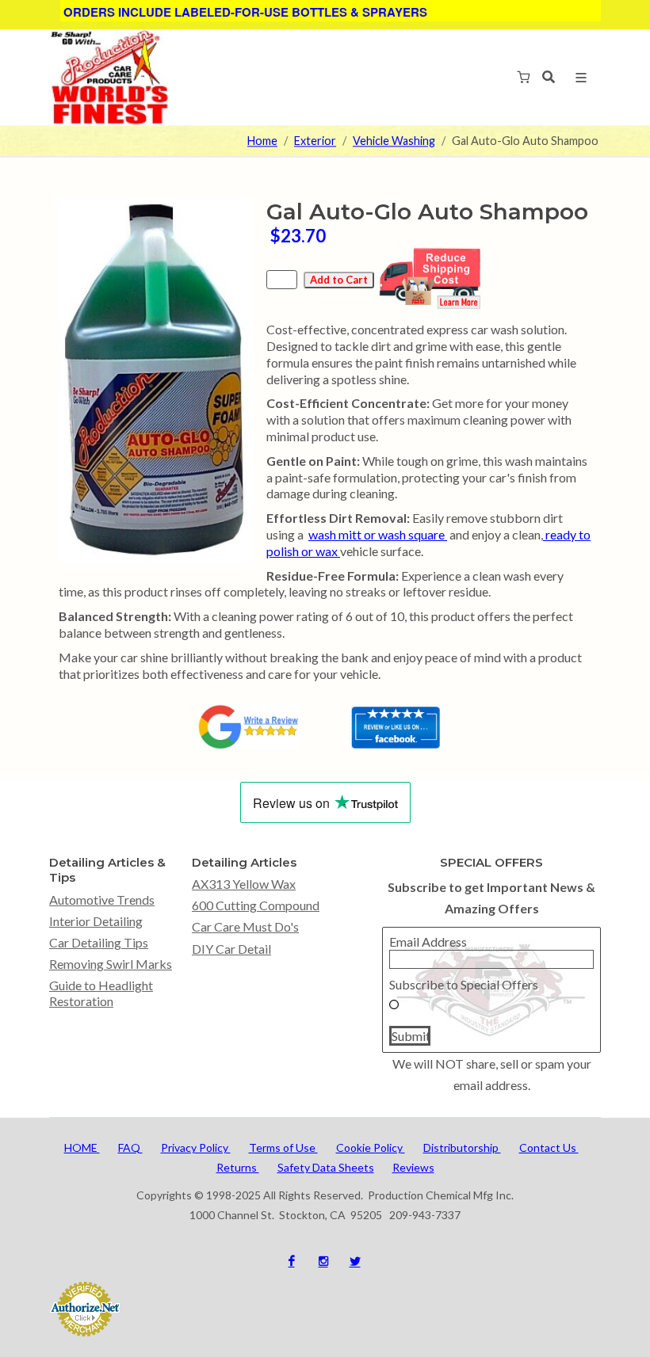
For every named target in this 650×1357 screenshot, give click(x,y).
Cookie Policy (370, 1147)
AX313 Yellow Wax (244, 883)
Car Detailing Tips (98, 942)
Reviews (413, 1167)
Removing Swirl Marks (110, 963)
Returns (237, 1167)
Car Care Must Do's (245, 926)
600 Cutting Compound (255, 905)
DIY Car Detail (231, 948)
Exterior (315, 141)
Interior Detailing (96, 920)
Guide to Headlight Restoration (101, 993)
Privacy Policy (196, 1147)
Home (262, 141)
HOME (82, 1147)
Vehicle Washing (394, 141)
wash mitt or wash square (377, 534)
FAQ (130, 1147)
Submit (411, 1035)
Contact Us (549, 1147)
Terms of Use (283, 1147)
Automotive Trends (102, 899)
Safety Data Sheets (325, 1167)
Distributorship (462, 1147)
